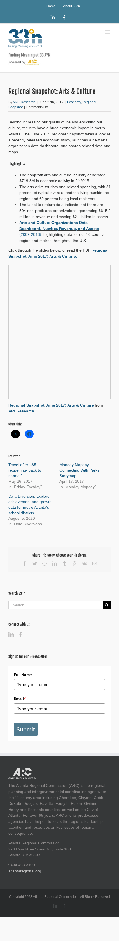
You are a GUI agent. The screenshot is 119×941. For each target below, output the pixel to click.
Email (20, 698)
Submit (26, 729)
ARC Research (24, 102)
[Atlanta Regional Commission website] (22, 770)
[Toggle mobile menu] (108, 32)
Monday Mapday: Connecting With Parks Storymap (79, 470)
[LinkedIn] (11, 634)
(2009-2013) (30, 234)
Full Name (23, 674)
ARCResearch (21, 411)
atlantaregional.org (24, 871)
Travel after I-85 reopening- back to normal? (24, 470)
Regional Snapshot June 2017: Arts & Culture (51, 405)
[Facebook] (21, 634)
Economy (74, 102)
